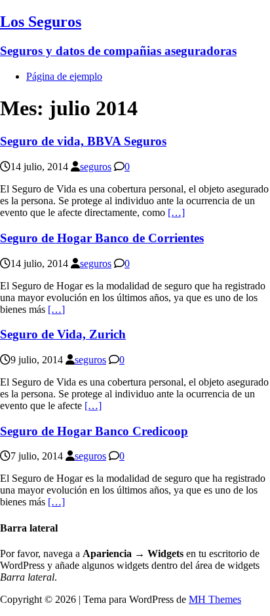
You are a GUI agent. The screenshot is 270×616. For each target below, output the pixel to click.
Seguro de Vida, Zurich (63, 334)
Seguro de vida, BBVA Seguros (83, 141)
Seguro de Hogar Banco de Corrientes (102, 238)
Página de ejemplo (64, 76)
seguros (95, 166)
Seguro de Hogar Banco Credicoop (94, 431)
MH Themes (215, 599)
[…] (176, 212)
